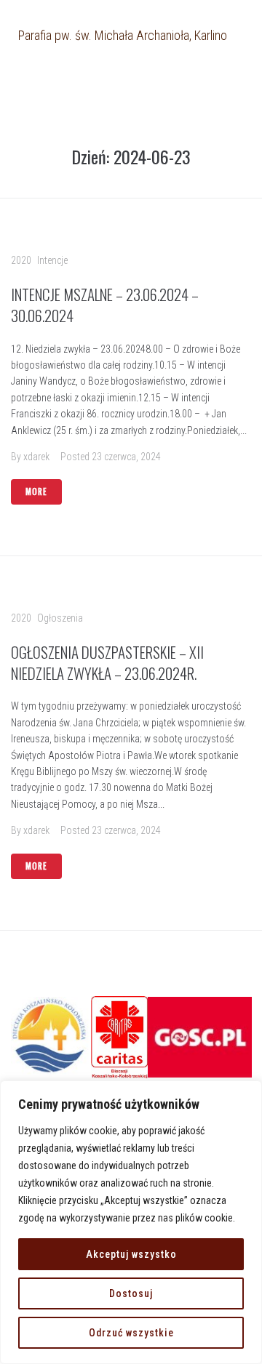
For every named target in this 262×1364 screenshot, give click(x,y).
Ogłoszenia (60, 618)
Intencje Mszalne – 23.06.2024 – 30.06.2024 (105, 304)
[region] (131, 1222)
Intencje (52, 260)
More (36, 491)
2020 (21, 260)
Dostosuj (131, 1293)
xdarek (36, 456)
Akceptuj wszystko (131, 1254)
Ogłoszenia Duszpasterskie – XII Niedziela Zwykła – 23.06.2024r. (107, 662)
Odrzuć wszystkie (131, 1333)
